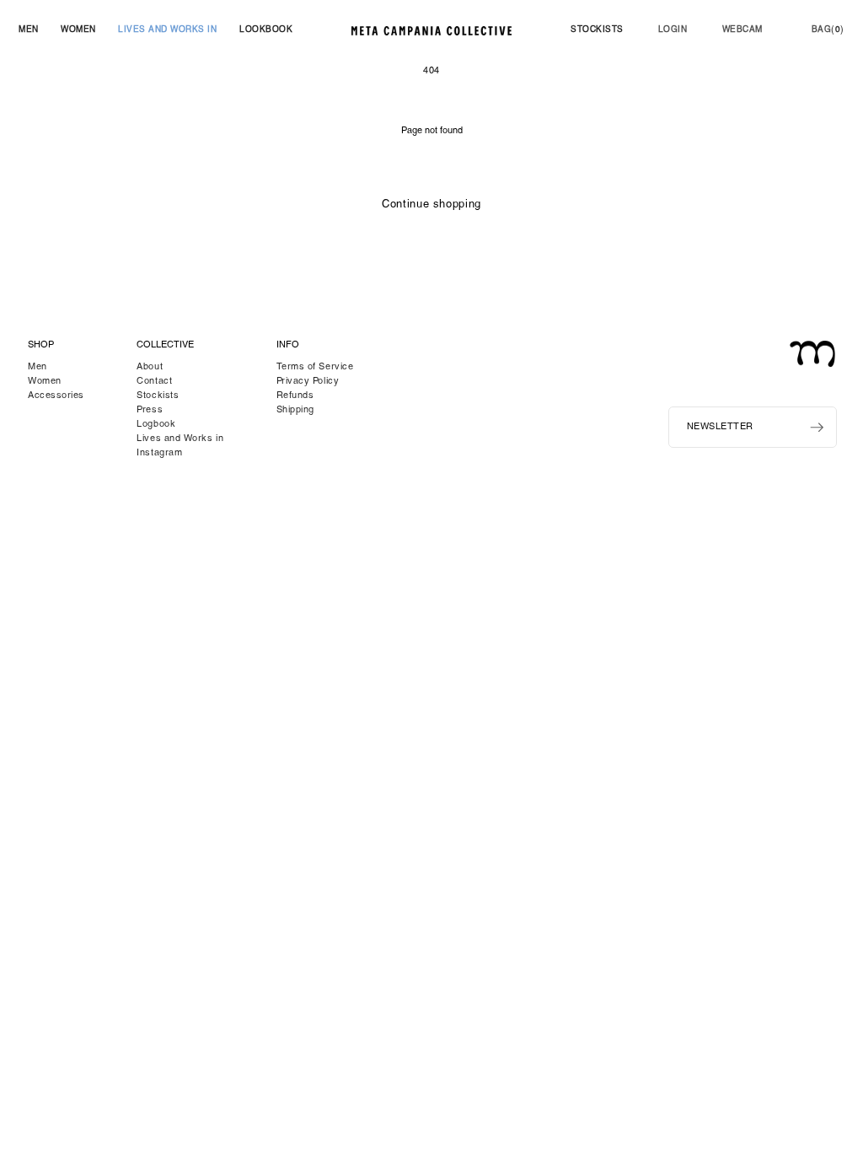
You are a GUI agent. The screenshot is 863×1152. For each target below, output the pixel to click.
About (150, 367)
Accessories (56, 396)
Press (150, 410)
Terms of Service (315, 367)
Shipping (295, 410)
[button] (29, 30)
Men (37, 367)
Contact (154, 381)
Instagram (159, 453)
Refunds (295, 396)
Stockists (158, 396)
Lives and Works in (180, 439)
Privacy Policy (308, 381)
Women (45, 381)
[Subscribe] (816, 427)
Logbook (156, 424)
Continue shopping (431, 205)
